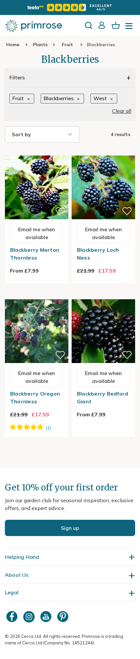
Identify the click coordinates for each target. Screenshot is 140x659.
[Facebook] (13, 617)
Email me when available (36, 233)
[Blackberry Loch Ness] (103, 151)
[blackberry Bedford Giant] (103, 295)
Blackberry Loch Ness (98, 254)
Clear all (121, 111)
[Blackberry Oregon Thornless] (36, 295)
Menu (130, 28)
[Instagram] (29, 617)
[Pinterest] (63, 617)
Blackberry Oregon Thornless (35, 397)
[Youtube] (46, 617)
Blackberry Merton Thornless (34, 254)
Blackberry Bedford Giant (102, 397)
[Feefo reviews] (70, 7)
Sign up (70, 528)
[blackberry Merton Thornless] (36, 151)
